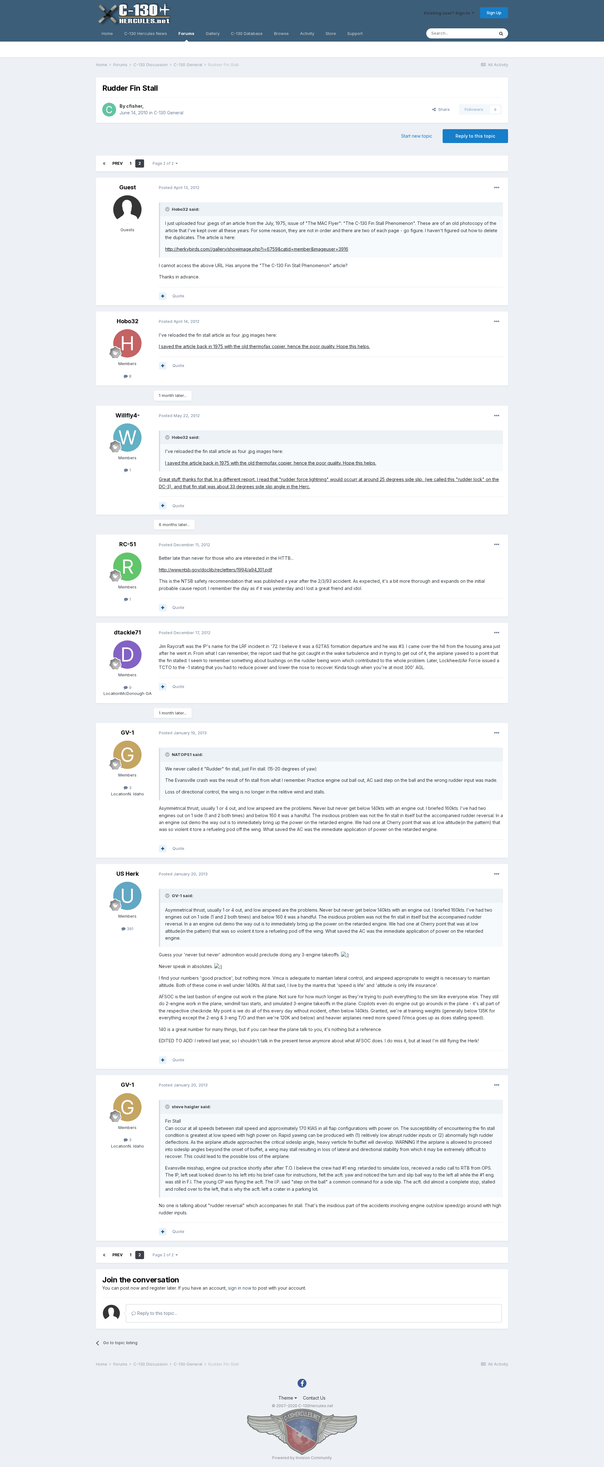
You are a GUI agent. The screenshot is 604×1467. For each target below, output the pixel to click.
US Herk (127, 873)
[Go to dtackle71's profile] (127, 654)
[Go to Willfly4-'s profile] (127, 437)
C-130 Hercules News (145, 33)
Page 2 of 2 (164, 163)
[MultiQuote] (162, 296)
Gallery (213, 33)
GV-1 (127, 732)
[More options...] (496, 188)
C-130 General (168, 112)
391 (129, 928)
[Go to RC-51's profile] (127, 567)
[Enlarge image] (345, 954)
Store (331, 33)
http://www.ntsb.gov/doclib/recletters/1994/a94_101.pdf (215, 569)
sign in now (239, 1288)
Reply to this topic (475, 136)
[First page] (104, 163)
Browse (281, 33)
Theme (286, 1398)
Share (443, 109)
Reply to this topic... (156, 1313)
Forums (186, 33)
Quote (178, 295)
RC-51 (127, 544)
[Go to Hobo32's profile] (127, 343)
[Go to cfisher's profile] (109, 110)
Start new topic (416, 136)
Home (107, 33)
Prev (117, 163)
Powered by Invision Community (302, 1457)
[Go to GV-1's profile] (127, 755)
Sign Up (494, 12)
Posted (179, 187)
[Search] (501, 33)
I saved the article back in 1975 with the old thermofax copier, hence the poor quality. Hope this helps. (264, 346)
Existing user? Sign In (448, 12)
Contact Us (314, 1398)
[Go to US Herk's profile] (127, 896)
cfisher (134, 106)
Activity (307, 33)
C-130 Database (247, 33)
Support (355, 33)
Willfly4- (127, 415)
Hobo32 (127, 321)
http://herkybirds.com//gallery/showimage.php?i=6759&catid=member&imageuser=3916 (256, 249)
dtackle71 (127, 632)
